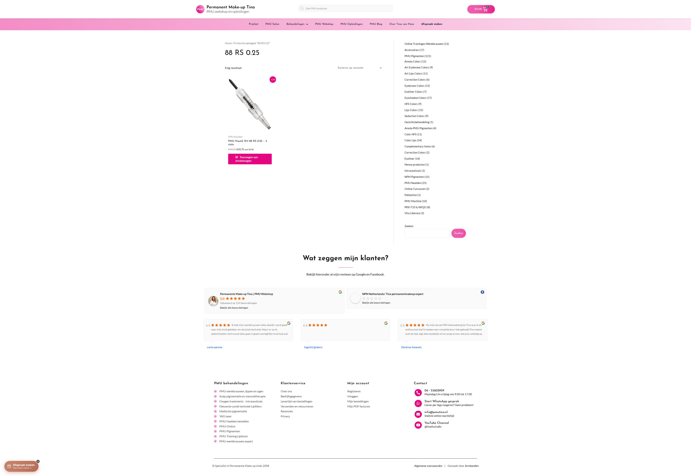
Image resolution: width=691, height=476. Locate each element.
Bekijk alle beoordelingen (234, 307)
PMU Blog (376, 24)
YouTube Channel (436, 423)
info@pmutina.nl (436, 412)
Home (228, 43)
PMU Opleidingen (351, 24)
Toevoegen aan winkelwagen (246, 158)
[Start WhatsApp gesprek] (418, 403)
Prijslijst (253, 24)
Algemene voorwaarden (428, 465)
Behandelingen (295, 24)
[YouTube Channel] (418, 425)
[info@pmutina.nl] (418, 414)
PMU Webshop (324, 24)
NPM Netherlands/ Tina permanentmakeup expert (392, 293)
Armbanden (472, 465)
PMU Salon (272, 24)
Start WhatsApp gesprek (441, 401)
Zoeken (409, 226)
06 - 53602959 (434, 390)
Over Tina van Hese (401, 24)
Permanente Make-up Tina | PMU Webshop (246, 293)
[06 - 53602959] (418, 392)
